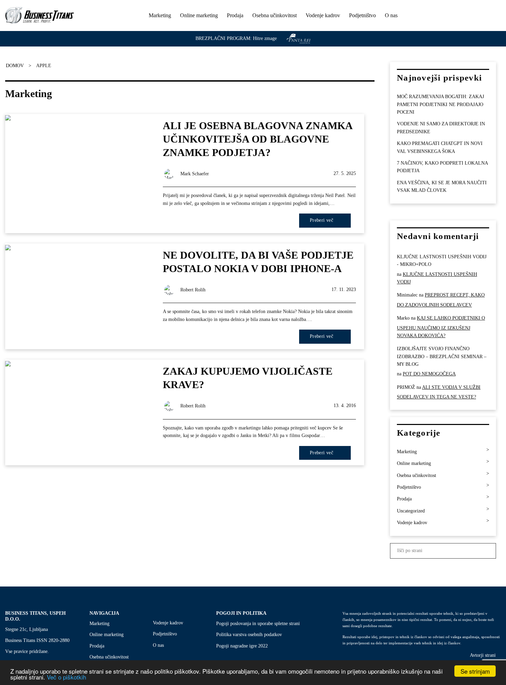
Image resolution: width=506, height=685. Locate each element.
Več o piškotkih (66, 677)
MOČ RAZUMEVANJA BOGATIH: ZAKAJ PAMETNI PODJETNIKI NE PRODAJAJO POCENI (440, 104)
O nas (391, 15)
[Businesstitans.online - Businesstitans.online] (39, 15)
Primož (406, 387)
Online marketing (199, 15)
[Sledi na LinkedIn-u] (496, 16)
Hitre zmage (265, 38)
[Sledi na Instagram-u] (487, 16)
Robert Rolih (192, 289)
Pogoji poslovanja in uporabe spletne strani (258, 623)
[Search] (465, 15)
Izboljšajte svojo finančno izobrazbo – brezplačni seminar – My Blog (441, 356)
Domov (15, 65)
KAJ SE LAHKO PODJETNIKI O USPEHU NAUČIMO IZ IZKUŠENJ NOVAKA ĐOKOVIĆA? (441, 326)
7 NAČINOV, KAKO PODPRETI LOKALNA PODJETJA (442, 166)
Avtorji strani (483, 655)
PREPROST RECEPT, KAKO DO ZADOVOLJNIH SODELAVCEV (441, 300)
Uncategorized (411, 510)
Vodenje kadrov (323, 15)
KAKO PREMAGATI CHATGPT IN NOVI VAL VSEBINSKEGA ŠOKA (440, 147)
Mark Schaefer (194, 173)
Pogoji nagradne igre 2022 (242, 645)
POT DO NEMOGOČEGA (429, 374)
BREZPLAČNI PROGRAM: (224, 38)
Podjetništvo (362, 15)
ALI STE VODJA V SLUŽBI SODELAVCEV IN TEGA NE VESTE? (439, 392)
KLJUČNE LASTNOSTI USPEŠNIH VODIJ (437, 278)
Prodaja (235, 15)
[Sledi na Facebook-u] (478, 16)
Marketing (160, 15)
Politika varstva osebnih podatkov (249, 634)
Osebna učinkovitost (274, 15)
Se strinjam (475, 671)
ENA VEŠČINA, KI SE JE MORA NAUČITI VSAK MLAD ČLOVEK (442, 186)
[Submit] (490, 551)
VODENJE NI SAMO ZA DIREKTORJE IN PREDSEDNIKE (441, 128)
